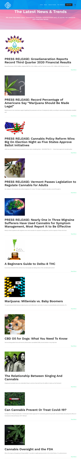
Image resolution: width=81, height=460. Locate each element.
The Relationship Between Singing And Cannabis (33, 377)
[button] (75, 4)
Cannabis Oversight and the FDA (29, 449)
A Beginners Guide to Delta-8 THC (30, 264)
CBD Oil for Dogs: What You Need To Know (36, 338)
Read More (73, 70)
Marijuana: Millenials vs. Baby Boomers (34, 301)
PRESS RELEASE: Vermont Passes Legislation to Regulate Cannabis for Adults (40, 183)
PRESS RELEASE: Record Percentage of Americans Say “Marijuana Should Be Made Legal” (37, 103)
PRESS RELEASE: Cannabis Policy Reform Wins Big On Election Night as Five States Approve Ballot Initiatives (40, 142)
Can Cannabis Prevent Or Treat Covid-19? (35, 410)
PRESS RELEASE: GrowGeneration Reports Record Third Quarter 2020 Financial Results (38, 60)
